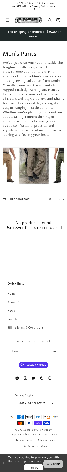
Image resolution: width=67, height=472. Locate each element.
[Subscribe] (55, 351)
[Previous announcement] (7, 6)
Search (12, 319)
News (11, 311)
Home (11, 294)
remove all (52, 228)
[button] (7, 20)
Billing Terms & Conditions (25, 327)
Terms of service (25, 440)
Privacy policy (49, 434)
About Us (13, 302)
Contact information (35, 446)
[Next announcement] (60, 6)
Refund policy (30, 434)
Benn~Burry (31, 429)
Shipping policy (46, 440)
